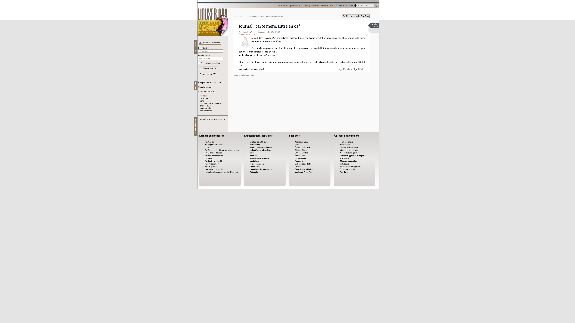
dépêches (204, 98)
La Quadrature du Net (303, 164)
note (255, 16)
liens (202, 101)
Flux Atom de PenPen (357, 16)
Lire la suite (244, 69)
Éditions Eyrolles (301, 153)
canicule (253, 156)
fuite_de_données (257, 164)
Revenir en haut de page (244, 75)
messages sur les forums (210, 103)
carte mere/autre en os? (216, 119)
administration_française (259, 158)
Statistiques (344, 164)
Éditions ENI (300, 156)
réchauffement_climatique (260, 150)
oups (207, 147)
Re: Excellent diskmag (213, 153)
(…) (240, 65)
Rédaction (327, 5)
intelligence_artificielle (258, 142)
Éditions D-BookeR (302, 147)
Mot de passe (204, 56)
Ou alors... (209, 158)
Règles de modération (348, 161)
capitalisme (254, 161)
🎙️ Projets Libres (345, 5)
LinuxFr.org (213, 21)
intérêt (261, 16)
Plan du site (344, 172)
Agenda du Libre (301, 142)
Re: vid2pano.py (211, 166)
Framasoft (299, 161)
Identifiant (202, 48)
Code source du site (347, 169)
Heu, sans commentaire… (215, 169)
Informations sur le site (349, 150)
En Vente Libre (300, 158)
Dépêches (282, 5)
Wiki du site (344, 158)
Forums (315, 5)
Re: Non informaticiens (214, 156)
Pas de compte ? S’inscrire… (211, 74)
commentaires (206, 111)
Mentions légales (346, 142)
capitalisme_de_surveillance (261, 169)
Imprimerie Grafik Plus (303, 172)
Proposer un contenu (211, 43)
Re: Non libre (210, 142)
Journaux (295, 5)
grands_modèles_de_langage (261, 147)
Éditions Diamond (302, 150)
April (297, 144)
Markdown (347, 69)
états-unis (254, 172)
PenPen (250, 32)
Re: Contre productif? (213, 161)
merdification (255, 144)
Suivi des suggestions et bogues (352, 156)
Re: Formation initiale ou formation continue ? (223, 150)
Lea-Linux (298, 166)
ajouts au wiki (205, 108)
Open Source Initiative (304, 169)
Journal (245, 26)
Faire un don (345, 144)
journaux (203, 96)
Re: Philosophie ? (211, 164)
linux (252, 153)
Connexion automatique (211, 63)
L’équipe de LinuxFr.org (349, 147)
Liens (305, 5)
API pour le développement (350, 166)
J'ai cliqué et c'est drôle (214, 144)
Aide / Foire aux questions (350, 153)
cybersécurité (255, 166)
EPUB (360, 69)
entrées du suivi (206, 106)
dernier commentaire (274, 16)
